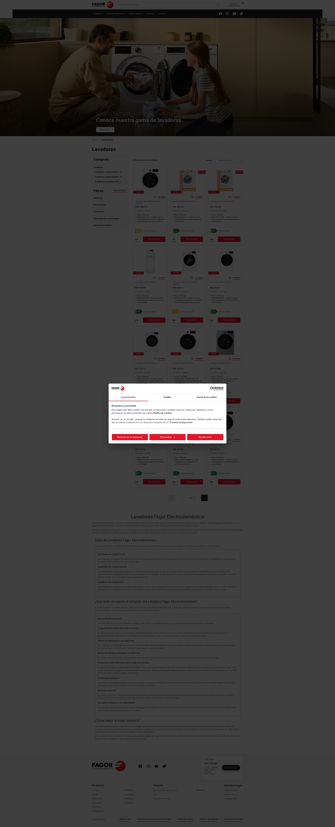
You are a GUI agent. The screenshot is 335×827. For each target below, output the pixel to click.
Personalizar (166, 437)
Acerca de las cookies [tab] (207, 397)
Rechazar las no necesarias (129, 437)
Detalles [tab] (167, 397)
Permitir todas (205, 437)
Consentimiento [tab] (128, 397)
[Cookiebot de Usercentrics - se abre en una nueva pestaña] (212, 389)
